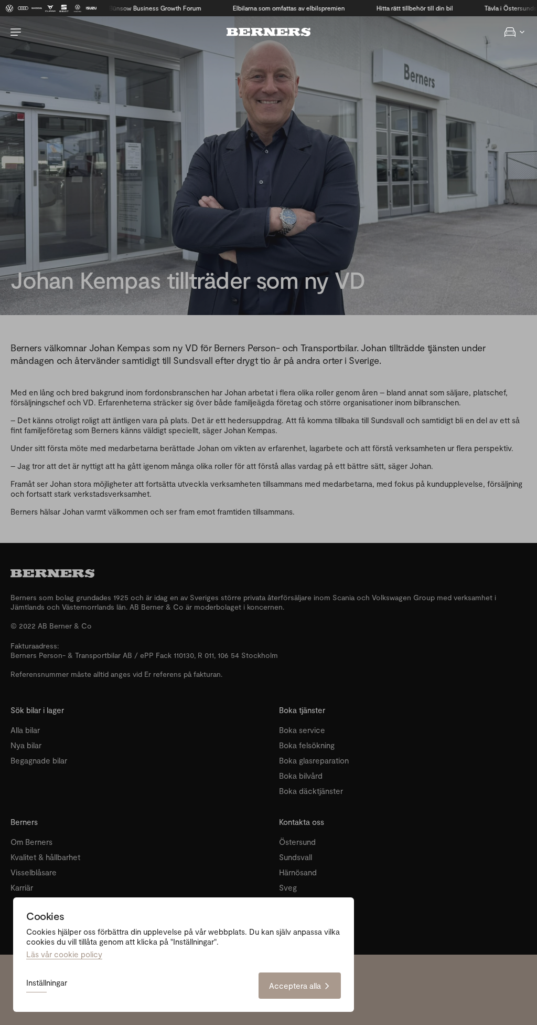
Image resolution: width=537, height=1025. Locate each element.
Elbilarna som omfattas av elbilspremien (269, 8)
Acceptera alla (295, 985)
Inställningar (46, 983)
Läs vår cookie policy (64, 954)
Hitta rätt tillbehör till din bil (395, 8)
